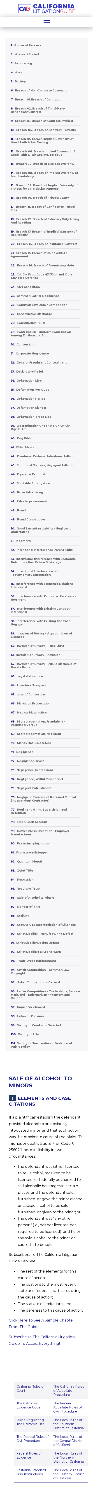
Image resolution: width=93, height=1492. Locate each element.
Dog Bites (24, 438)
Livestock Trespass (31, 685)
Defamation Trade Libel (34, 416)
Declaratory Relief (29, 371)
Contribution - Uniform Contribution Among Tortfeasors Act (41, 333)
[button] (47, 22)
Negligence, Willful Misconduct (40, 779)
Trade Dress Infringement (36, 961)
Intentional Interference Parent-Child (45, 550)
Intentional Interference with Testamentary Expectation (35, 573)
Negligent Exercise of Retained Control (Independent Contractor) (43, 798)
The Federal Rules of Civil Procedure (32, 1439)
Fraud (21, 510)
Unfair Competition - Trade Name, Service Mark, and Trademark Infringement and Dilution (45, 995)
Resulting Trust (28, 888)
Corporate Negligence (32, 353)
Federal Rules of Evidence (29, 1455)
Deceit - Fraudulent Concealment (42, 362)
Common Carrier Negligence (38, 296)
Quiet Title (25, 870)
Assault (20, 72)
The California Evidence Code (28, 1405)
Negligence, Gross (30, 761)
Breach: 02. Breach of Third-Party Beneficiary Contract (38, 110)
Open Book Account (32, 822)
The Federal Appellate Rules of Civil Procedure (67, 1407)
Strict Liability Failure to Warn (39, 951)
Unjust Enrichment (31, 1007)
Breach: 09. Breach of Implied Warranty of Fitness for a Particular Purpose (44, 187)
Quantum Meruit (29, 861)
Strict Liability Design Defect (37, 942)
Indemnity (23, 541)
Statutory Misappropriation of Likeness (46, 924)
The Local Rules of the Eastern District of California (68, 1474)
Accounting (23, 63)
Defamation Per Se (31, 398)
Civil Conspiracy (28, 287)
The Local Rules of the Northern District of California (68, 1457)
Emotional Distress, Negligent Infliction (46, 465)
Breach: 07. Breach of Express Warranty (45, 164)
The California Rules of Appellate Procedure (68, 1391)
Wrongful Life (28, 1034)
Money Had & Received (34, 743)
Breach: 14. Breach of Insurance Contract (47, 244)
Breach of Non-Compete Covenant (41, 90)
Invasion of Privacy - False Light (40, 646)
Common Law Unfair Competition (42, 305)
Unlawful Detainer (30, 1016)
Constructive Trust (31, 323)
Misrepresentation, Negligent (39, 734)
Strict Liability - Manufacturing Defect (45, 933)
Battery (20, 81)
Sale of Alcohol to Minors (36, 897)
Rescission (25, 879)
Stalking (23, 915)
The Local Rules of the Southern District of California (68, 1424)
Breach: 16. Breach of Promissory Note (45, 265)
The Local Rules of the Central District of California (68, 1441)
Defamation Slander (31, 407)
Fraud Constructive (31, 519)
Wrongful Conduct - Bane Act (39, 1025)
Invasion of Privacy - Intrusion (38, 655)
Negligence (24, 752)
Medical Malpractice (32, 712)
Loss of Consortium (31, 694)
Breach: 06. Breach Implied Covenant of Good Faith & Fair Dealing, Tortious (43, 153)
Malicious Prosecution (34, 703)
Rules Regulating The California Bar (30, 1422)
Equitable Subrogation (33, 483)
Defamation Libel (29, 380)
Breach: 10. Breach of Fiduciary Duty (42, 197)
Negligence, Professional (35, 770)
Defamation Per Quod (32, 389)
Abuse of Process (27, 45)
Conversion (25, 344)
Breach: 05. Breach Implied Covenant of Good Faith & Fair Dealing (42, 140)
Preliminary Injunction (33, 843)
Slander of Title (28, 906)
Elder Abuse (25, 447)
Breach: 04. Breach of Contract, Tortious (46, 130)
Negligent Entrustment (34, 788)
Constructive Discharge (34, 314)
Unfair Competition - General (38, 982)
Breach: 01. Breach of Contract (37, 99)
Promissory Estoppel (32, 852)
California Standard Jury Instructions (31, 1472)
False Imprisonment (32, 501)
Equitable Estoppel (31, 474)
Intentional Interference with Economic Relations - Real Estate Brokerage (43, 560)
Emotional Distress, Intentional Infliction (47, 456)
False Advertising (30, 492)
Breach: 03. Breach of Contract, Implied (44, 121)
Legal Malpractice (30, 676)
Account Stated (27, 54)
